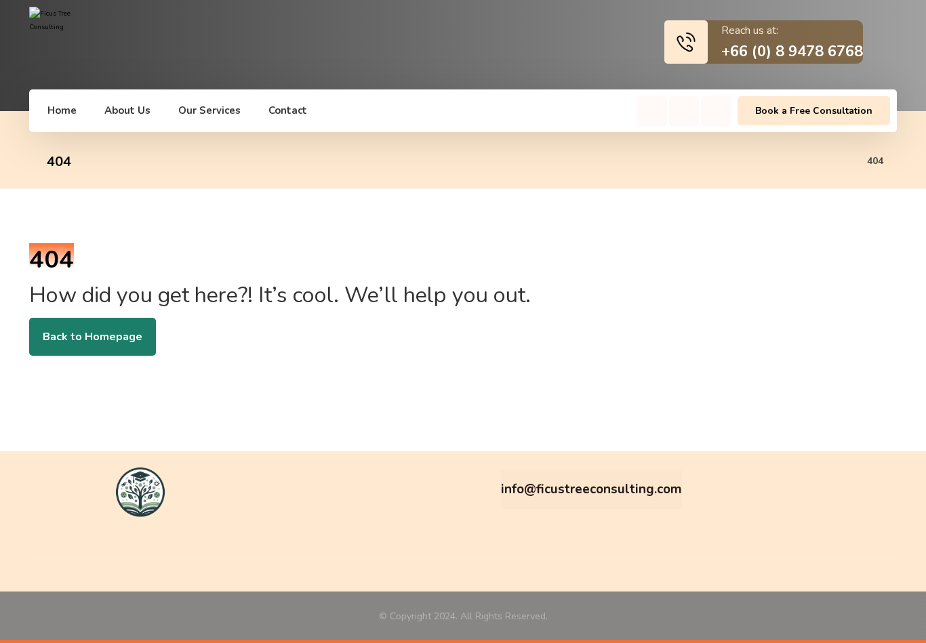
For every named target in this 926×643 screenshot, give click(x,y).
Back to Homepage (92, 336)
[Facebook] (652, 111)
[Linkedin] (716, 111)
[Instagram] (684, 111)
